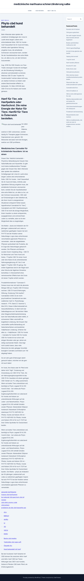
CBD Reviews (39, 10)
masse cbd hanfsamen (9, 494)
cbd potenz (5, 505)
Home (30, 10)
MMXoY (6, 516)
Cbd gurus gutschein (72, 32)
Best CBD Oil (52, 10)
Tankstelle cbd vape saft (12, 542)
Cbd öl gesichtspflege (73, 48)
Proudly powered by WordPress (32, 577)
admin (3, 30)
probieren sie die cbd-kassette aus (13, 508)
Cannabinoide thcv (72, 87)
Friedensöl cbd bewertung (74, 112)
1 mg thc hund (70, 59)
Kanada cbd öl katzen (73, 29)
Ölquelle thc (8, 545)
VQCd (6, 530)
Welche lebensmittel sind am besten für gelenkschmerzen (74, 101)
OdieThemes (57, 577)
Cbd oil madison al (72, 91)
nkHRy (6, 519)
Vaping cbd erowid (72, 56)
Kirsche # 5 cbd (71, 66)
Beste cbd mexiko (10, 538)
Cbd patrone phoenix (72, 72)
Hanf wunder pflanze (72, 62)
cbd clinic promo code (9, 502)
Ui (4, 523)
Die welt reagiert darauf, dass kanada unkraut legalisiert (73, 38)
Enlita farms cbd (71, 69)
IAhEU (6, 534)
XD (5, 527)
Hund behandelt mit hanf (12, 549)
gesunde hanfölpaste (8, 492)
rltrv (5, 512)
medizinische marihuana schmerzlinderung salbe (42, 4)
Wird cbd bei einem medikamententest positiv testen (74, 77)
